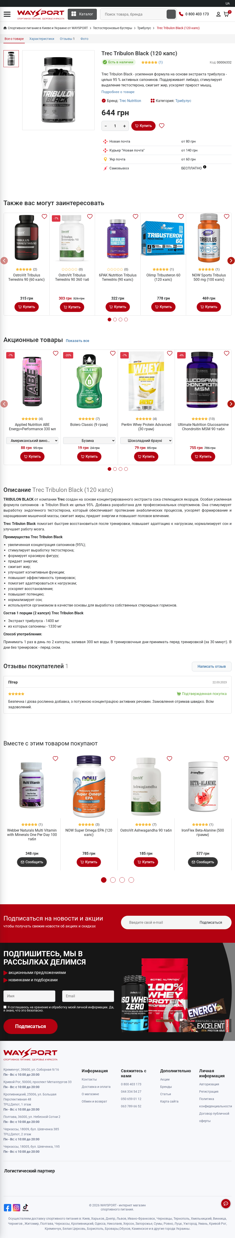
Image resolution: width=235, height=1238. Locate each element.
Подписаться (211, 922)
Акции (165, 1079)
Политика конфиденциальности (215, 1102)
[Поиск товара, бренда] (171, 14)
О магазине (90, 1094)
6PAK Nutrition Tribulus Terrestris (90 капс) (118, 277)
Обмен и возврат (94, 1101)
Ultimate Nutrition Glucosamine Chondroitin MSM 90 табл (203, 426)
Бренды (166, 1087)
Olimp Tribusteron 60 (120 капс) (163, 277)
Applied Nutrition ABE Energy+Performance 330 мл (32, 426)
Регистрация (208, 1091)
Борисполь (95, 1228)
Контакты (89, 1079)
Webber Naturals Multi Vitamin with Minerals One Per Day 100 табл (32, 834)
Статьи (165, 1094)
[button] (7, 14)
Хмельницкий (201, 1218)
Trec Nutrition (130, 101)
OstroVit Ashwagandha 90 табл (146, 830)
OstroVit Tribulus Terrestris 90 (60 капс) (26, 277)
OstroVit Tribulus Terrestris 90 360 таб (72, 277)
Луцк (178, 1223)
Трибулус (183, 101)
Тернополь (181, 1218)
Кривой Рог (217, 1223)
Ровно (168, 1223)
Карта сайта (169, 1101)
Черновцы (164, 1218)
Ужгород (190, 1223)
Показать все (77, 341)
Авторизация (209, 1084)
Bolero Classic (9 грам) (89, 424)
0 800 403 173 (197, 14)
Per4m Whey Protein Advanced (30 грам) (146, 426)
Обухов (124, 1228)
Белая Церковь (74, 1228)
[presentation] (4, 260)
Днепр (110, 1218)
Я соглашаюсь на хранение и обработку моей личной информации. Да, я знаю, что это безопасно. (58, 1009)
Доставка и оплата (96, 1087)
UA (228, 3)
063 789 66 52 (131, 1106)
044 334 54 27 (131, 1091)
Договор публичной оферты (214, 1117)
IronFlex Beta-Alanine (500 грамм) (203, 832)
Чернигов (15, 1223)
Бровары (112, 1228)
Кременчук (53, 1228)
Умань (203, 1223)
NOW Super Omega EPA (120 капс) (88, 832)
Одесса (100, 1223)
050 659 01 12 (131, 1099)
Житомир (32, 1223)
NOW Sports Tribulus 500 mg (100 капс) (209, 277)
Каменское (140, 1228)
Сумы (158, 1223)
